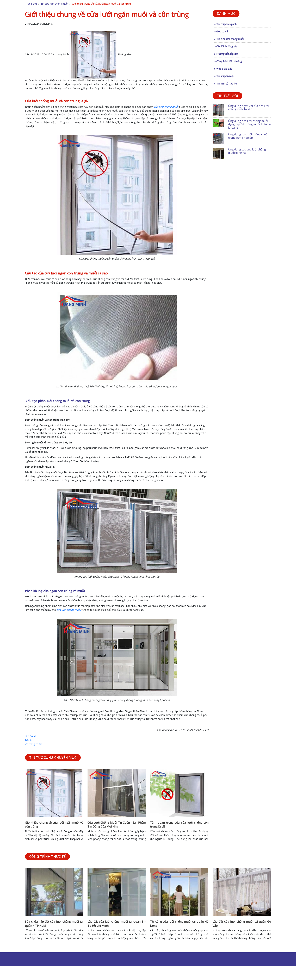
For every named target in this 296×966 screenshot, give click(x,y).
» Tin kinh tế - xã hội (225, 83)
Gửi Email (30, 736)
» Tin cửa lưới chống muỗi (229, 39)
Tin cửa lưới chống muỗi (54, 3)
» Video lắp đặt (223, 68)
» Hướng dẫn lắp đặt (226, 53)
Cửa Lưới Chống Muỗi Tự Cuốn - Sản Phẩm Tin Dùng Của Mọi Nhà (117, 825)
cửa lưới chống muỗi (166, 106)
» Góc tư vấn (221, 31)
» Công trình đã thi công (228, 61)
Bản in (28, 740)
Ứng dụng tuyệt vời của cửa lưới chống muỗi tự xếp (248, 107)
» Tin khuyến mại (223, 76)
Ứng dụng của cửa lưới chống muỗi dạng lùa (247, 151)
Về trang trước (33, 744)
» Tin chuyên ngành (225, 24)
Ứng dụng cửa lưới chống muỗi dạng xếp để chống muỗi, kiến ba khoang (249, 124)
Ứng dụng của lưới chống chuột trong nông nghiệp (248, 136)
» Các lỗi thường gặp (226, 46)
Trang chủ (31, 3)
